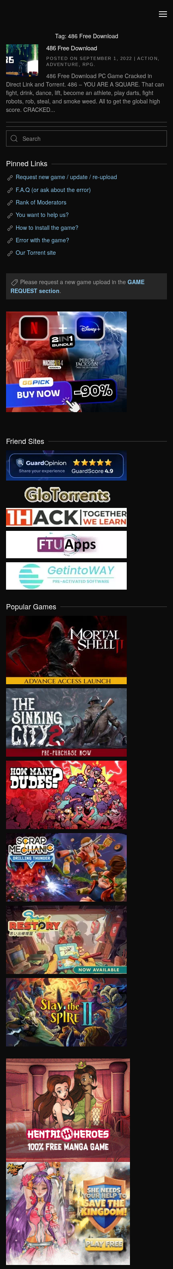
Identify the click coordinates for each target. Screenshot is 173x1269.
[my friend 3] (66, 516)
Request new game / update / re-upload (66, 177)
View (66, 648)
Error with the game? (42, 240)
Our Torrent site (36, 252)
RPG (88, 64)
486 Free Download (71, 47)
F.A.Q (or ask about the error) (53, 190)
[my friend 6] (66, 544)
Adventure (62, 64)
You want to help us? (42, 214)
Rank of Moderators (41, 202)
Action (147, 58)
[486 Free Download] (22, 59)
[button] (163, 14)
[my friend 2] (66, 493)
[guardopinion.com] (66, 464)
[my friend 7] (66, 575)
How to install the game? (47, 227)
